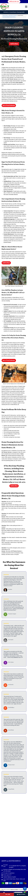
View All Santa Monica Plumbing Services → (9, 16)
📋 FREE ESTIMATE (21, 894)
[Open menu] (26, 6)
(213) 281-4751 (20, 482)
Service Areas (5, 15)
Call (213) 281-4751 (14, 1)
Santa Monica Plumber (12, 15)
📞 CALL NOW (7, 894)
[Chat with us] (25, 889)
